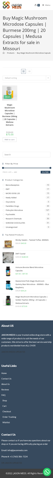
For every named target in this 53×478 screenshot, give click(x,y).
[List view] (29, 71)
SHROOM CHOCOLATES (15, 223)
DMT (8, 189)
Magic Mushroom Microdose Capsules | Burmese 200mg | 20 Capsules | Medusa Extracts (9, 115)
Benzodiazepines (12, 185)
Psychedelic (10, 214)
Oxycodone (10, 202)
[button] (9, 90)
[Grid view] (23, 71)
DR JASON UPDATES (11, 462)
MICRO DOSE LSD (13, 193)
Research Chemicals (14, 218)
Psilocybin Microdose (14, 210)
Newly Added (11, 197)
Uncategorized (11, 227)
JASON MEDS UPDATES (13, 351)
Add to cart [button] (10, 139)
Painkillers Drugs (12, 206)
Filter (45, 172)
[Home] (3, 53)
